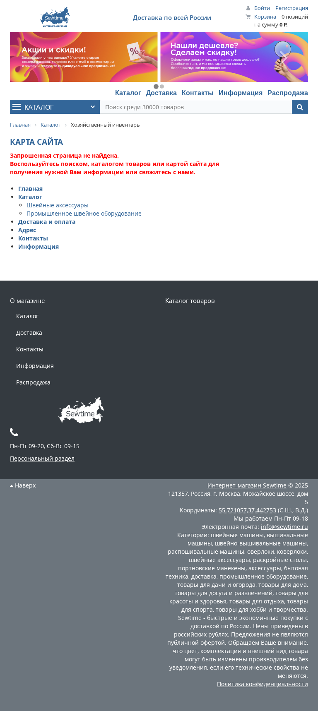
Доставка (161, 92)
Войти (262, 8)
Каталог (128, 92)
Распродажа (287, 92)
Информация (241, 92)
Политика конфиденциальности (262, 684)
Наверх (24, 485)
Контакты (198, 92)
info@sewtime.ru (284, 527)
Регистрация (291, 8)
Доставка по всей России (172, 17)
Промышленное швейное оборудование (84, 213)
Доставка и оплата (46, 222)
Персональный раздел (42, 458)
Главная (30, 188)
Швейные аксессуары (57, 205)
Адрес (27, 230)
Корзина (265, 16)
